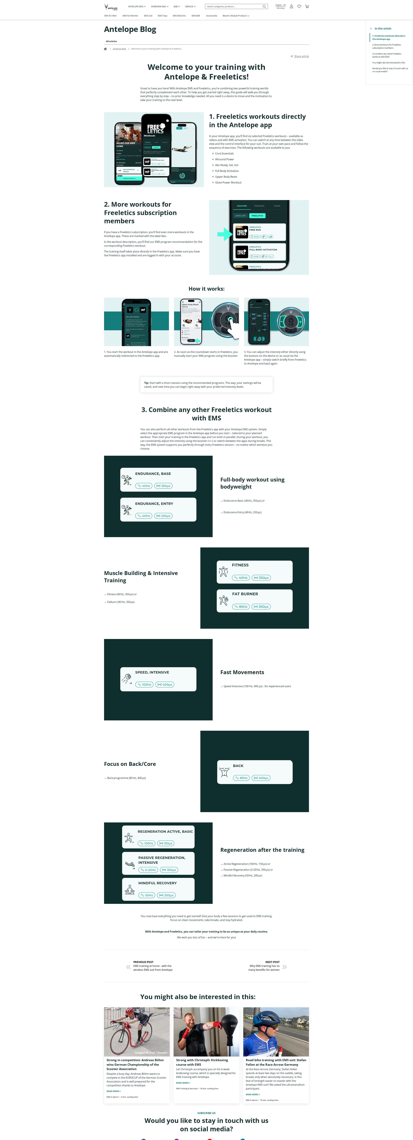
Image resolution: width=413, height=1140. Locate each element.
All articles (111, 41)
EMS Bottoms (179, 15)
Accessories (211, 15)
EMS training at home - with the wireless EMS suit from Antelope (152, 966)
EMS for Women (130, 15)
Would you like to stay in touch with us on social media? (390, 70)
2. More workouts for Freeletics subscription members (386, 46)
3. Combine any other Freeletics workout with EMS (386, 55)
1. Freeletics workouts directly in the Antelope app (388, 37)
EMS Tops (162, 15)
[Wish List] (299, 6)
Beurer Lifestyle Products (235, 15)
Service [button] (189, 6)
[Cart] (307, 6)
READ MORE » (114, 1091)
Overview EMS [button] (158, 6)
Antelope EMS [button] (135, 6)
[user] (291, 6)
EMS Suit (148, 15)
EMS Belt (196, 15)
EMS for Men (110, 15)
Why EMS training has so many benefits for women (264, 966)
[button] (281, 7)
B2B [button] (175, 6)
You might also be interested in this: (388, 62)
